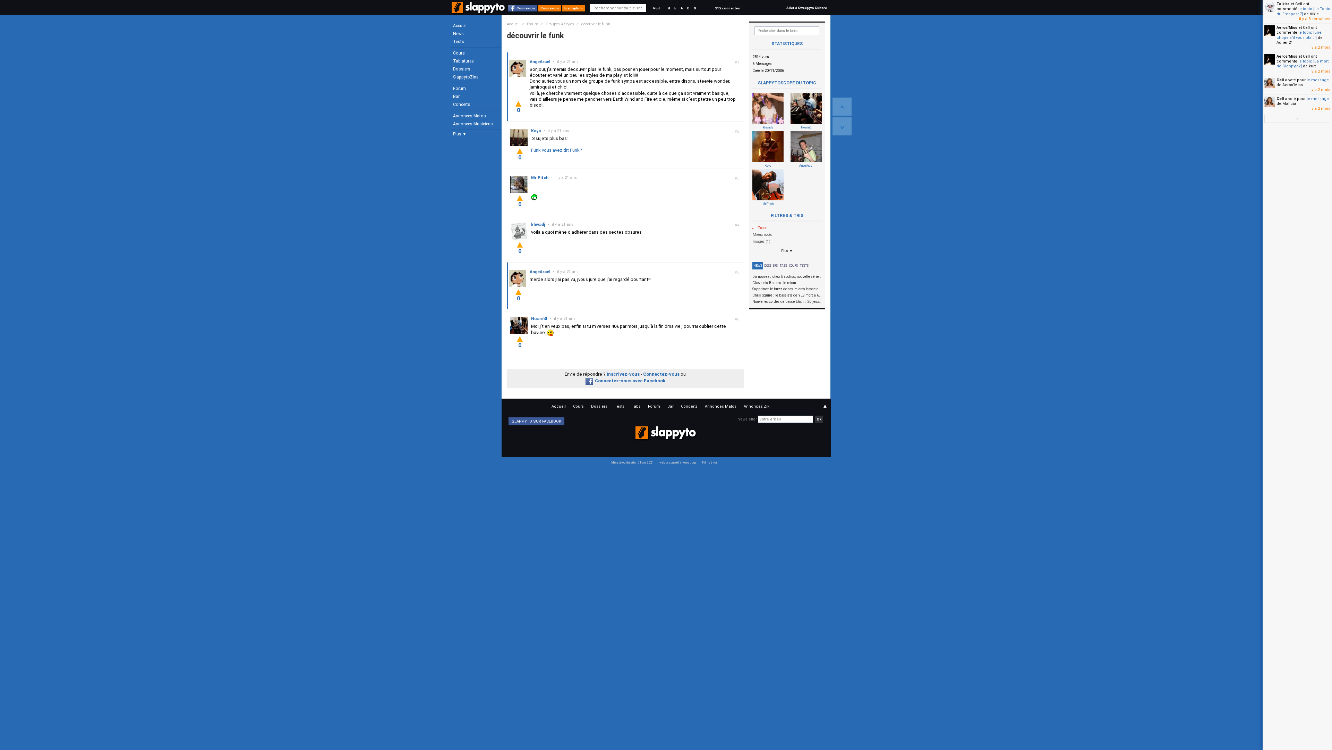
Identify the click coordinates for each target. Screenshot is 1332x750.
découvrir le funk (595, 24)
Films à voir (710, 462)
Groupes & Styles (560, 24)
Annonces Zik (756, 406)
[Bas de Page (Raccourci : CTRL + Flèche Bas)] (842, 126)
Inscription (573, 8)
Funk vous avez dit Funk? (556, 150)
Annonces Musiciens (473, 124)
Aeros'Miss (1286, 27)
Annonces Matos (469, 116)
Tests (458, 41)
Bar (456, 96)
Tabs (783, 265)
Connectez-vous (661, 374)
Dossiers (461, 69)
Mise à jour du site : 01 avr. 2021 (632, 462)
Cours (459, 53)
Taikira (1283, 4)
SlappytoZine (465, 77)
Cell (1280, 80)
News (458, 33)
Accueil (460, 25)
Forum (459, 88)
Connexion (525, 8)
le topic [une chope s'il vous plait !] (1299, 35)
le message (1318, 80)
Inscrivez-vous (623, 374)
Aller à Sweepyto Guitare (806, 8)
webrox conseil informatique (678, 462)
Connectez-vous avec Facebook (630, 380)
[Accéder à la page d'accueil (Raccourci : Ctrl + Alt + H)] (479, 11)
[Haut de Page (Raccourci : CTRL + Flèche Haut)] (842, 107)
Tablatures (463, 61)
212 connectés (727, 8)
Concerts (461, 104)
